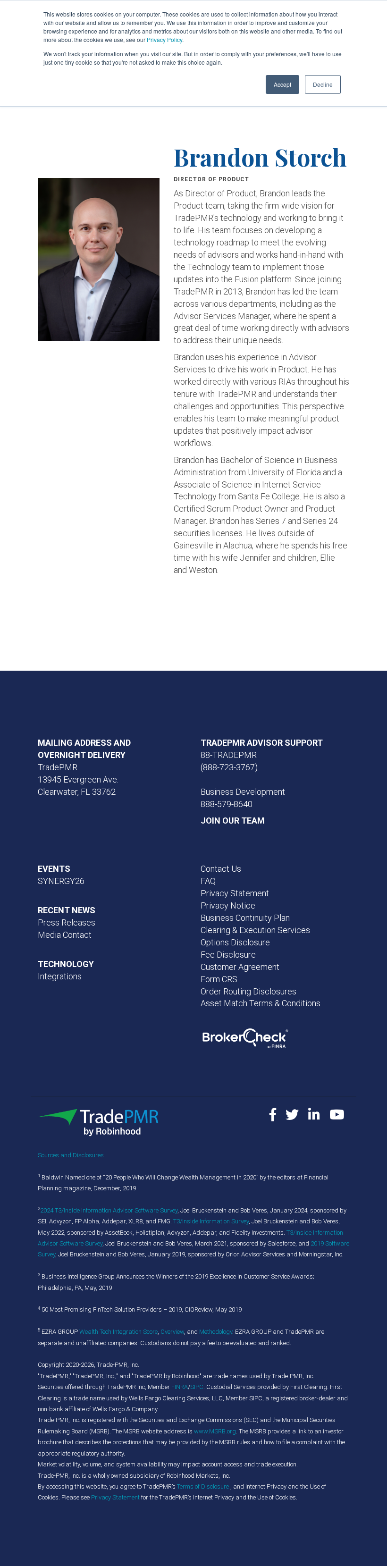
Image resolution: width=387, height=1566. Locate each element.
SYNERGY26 (61, 881)
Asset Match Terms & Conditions (260, 1003)
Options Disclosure (235, 942)
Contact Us (221, 869)
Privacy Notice (228, 905)
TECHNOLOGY (66, 964)
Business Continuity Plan (245, 918)
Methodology (215, 1331)
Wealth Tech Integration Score (118, 1331)
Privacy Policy (164, 39)
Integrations (60, 976)
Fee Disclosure (228, 955)
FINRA (179, 1386)
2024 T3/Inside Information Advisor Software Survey (108, 1210)
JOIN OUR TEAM (233, 820)
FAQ (208, 881)
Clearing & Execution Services (255, 930)
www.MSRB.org (215, 1431)
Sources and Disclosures (71, 1155)
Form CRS (219, 979)
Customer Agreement (240, 967)
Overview (172, 1331)
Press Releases (66, 922)
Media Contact (65, 935)
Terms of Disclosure (203, 1486)
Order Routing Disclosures (248, 991)
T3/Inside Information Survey (211, 1221)
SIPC (196, 1386)
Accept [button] (282, 84)
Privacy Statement (235, 893)
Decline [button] (323, 84)
